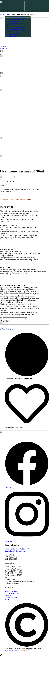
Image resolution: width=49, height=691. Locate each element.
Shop (8, 14)
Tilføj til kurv (5, 321)
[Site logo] (12, 10)
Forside (2, 14)
